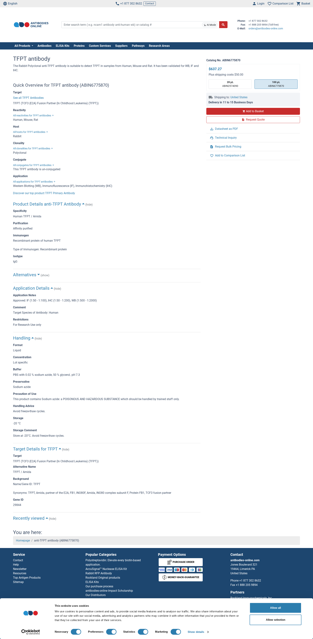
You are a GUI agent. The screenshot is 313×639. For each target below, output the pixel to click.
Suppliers (121, 45)
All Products (22, 45)
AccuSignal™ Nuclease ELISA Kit (106, 569)
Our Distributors (95, 595)
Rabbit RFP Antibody (98, 573)
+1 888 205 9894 (247, 585)
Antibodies (44, 45)
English (12, 3)
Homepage (23, 540)
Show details (196, 631)
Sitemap (18, 582)
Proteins (79, 45)
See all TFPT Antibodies (28, 98)
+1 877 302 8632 (131, 3)
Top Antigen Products (27, 577)
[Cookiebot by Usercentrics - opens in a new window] (31, 632)
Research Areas (159, 45)
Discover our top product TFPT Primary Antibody (44, 193)
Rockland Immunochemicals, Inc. (251, 598)
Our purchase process (99, 586)
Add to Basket (255, 111)
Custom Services (100, 45)
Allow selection (275, 619)
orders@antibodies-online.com (266, 28)
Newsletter (19, 569)
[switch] (111, 632)
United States (238, 97)
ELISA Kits (62, 45)
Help (16, 564)
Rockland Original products (102, 577)
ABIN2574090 (230, 84)
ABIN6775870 (276, 84)
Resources (19, 573)
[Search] (223, 24)
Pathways (138, 45)
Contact (149, 3)
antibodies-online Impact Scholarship (109, 590)
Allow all (275, 607)
